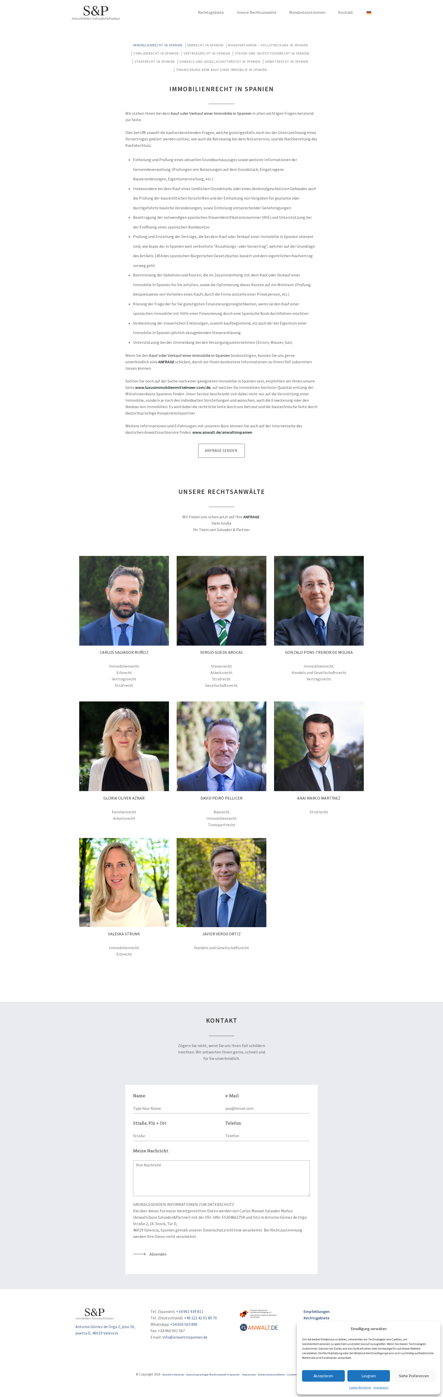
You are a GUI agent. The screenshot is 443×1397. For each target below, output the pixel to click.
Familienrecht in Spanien (156, 53)
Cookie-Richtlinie (360, 1387)
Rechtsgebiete (211, 12)
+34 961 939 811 (189, 1311)
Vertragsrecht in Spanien (207, 53)
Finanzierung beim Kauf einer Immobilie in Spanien (221, 70)
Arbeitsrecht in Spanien (286, 61)
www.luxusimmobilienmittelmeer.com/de (172, 387)
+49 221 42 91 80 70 (200, 1317)
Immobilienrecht (124, 666)
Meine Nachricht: (151, 1150)
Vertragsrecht (124, 678)
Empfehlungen (317, 1311)
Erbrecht (124, 672)
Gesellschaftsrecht (221, 685)
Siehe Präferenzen (414, 1375)
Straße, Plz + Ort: (150, 1123)
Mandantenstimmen (307, 12)
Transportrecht (221, 824)
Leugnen (368, 1375)
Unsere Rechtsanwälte (256, 12)
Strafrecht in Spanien (155, 61)
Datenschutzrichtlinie (271, 1374)
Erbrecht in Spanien (205, 45)
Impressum (381, 1387)
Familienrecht (124, 811)
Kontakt (345, 12)
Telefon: (233, 1123)
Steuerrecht (221, 666)
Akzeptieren (323, 1375)
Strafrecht (124, 685)
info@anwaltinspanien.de (184, 1337)
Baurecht (222, 811)
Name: (139, 1095)
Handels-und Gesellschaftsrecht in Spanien (219, 61)
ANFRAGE (166, 361)
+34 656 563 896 (183, 1324)
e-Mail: (232, 1095)
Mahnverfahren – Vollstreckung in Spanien (268, 45)
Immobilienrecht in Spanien (158, 45)
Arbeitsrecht (221, 672)
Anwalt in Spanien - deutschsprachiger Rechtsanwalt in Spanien (201, 1374)
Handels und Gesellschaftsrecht (319, 672)
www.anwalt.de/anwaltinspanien (222, 432)
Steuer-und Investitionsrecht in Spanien (272, 53)
